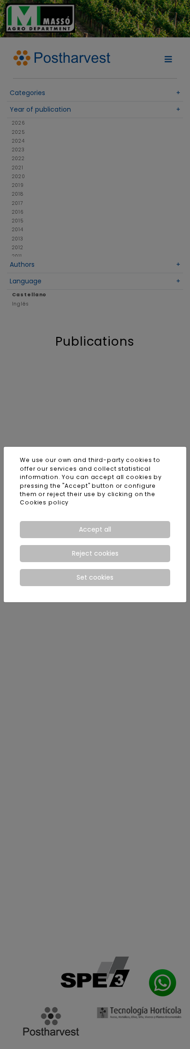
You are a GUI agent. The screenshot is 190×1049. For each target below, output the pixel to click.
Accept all (95, 529)
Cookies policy (44, 502)
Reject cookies (95, 553)
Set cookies (95, 577)
